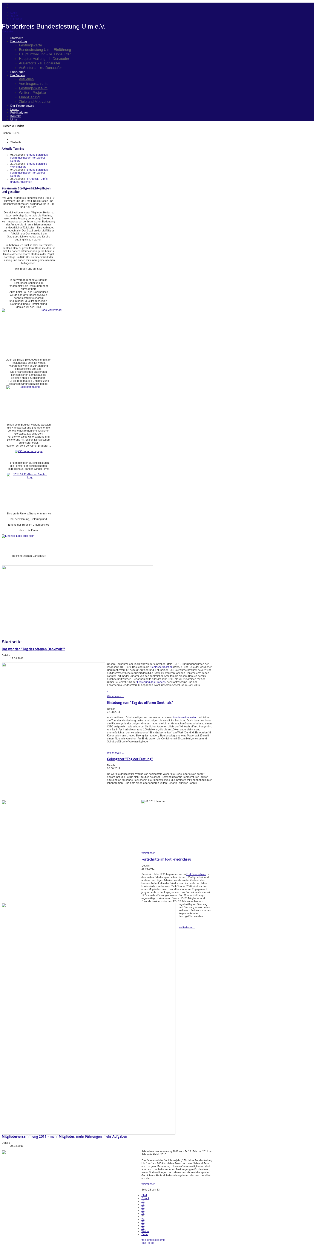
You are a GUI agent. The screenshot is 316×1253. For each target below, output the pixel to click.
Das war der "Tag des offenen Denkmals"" (33, 649)
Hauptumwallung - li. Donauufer (44, 58)
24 (142, 1219)
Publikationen (19, 112)
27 (142, 1228)
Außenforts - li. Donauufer (39, 63)
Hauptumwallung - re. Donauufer (45, 54)
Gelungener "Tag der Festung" (130, 759)
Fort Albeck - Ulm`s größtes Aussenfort (29, 180)
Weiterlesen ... (115, 696)
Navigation (8, 31)
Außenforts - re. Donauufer (40, 67)
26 (142, 1225)
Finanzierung (29, 97)
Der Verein (17, 75)
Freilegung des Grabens (151, 682)
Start (144, 1195)
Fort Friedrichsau (196, 874)
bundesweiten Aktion (185, 717)
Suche (14, 15)
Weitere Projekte (32, 92)
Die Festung (18, 41)
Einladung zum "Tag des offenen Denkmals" (140, 703)
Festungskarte (30, 45)
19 (142, 1204)
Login (13, 12)
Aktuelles (26, 79)
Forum (14, 109)
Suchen (6, 133)
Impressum (16, 18)
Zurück (145, 1198)
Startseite (16, 38)
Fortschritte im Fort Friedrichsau (166, 859)
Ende (144, 1234)
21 (142, 1210)
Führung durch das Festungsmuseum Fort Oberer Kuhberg (29, 157)
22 (142, 1213)
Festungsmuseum (33, 88)
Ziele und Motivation (35, 101)
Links (13, 119)
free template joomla (153, 1239)
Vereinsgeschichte (33, 83)
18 (142, 1201)
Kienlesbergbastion (161, 667)
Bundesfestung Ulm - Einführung (45, 49)
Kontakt (15, 116)
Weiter (145, 1231)
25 (142, 1222)
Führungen (17, 71)
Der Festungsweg (22, 105)
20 (142, 1207)
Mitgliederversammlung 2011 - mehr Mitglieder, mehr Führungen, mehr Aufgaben (64, 1136)
